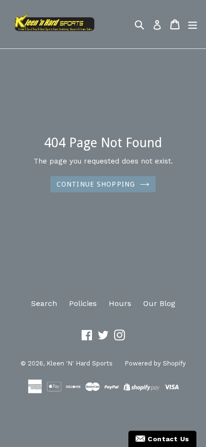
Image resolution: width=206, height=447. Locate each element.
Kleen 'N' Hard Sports (79, 363)
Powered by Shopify (155, 363)
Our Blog (159, 303)
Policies (83, 303)
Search (44, 303)
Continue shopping (96, 184)
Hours (120, 303)
